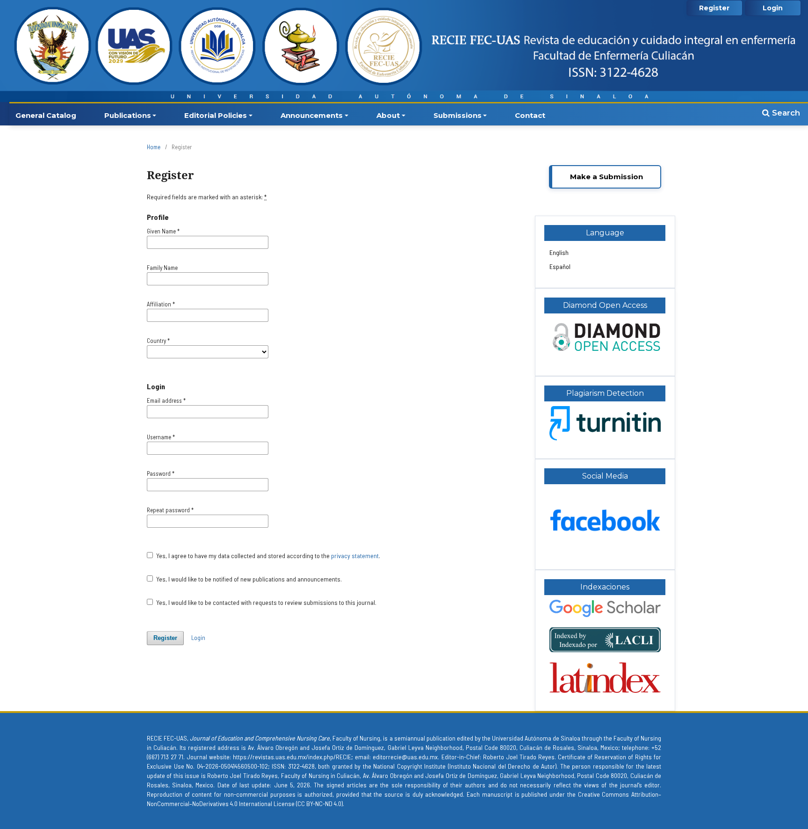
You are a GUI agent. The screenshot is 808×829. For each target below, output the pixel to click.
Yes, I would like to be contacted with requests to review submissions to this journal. (265, 602)
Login (773, 8)
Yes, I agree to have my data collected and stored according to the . (267, 556)
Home (153, 147)
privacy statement (355, 556)
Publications (127, 115)
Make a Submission (606, 176)
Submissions (457, 115)
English (559, 252)
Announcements (312, 115)
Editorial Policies (215, 115)
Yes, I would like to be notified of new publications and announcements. (248, 579)
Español (559, 266)
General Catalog (45, 115)
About (388, 115)
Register (714, 8)
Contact (530, 115)
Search (785, 112)
